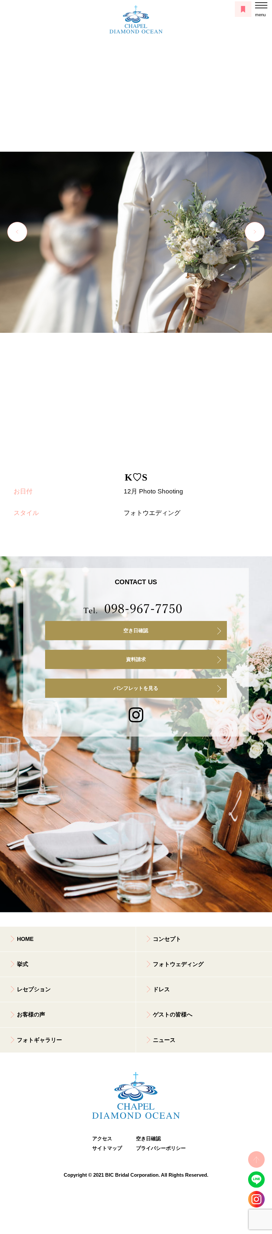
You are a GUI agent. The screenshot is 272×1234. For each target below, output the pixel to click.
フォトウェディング (178, 964)
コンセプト (167, 939)
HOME (25, 939)
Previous (17, 232)
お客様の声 (31, 1014)
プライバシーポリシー (158, 1148)
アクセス (102, 1138)
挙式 (22, 964)
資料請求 (136, 659)
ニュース (164, 1040)
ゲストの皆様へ (172, 1014)
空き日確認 (135, 630)
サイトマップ (107, 1148)
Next (255, 232)
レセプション (34, 989)
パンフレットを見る (135, 688)
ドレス (161, 989)
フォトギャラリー (39, 1040)
